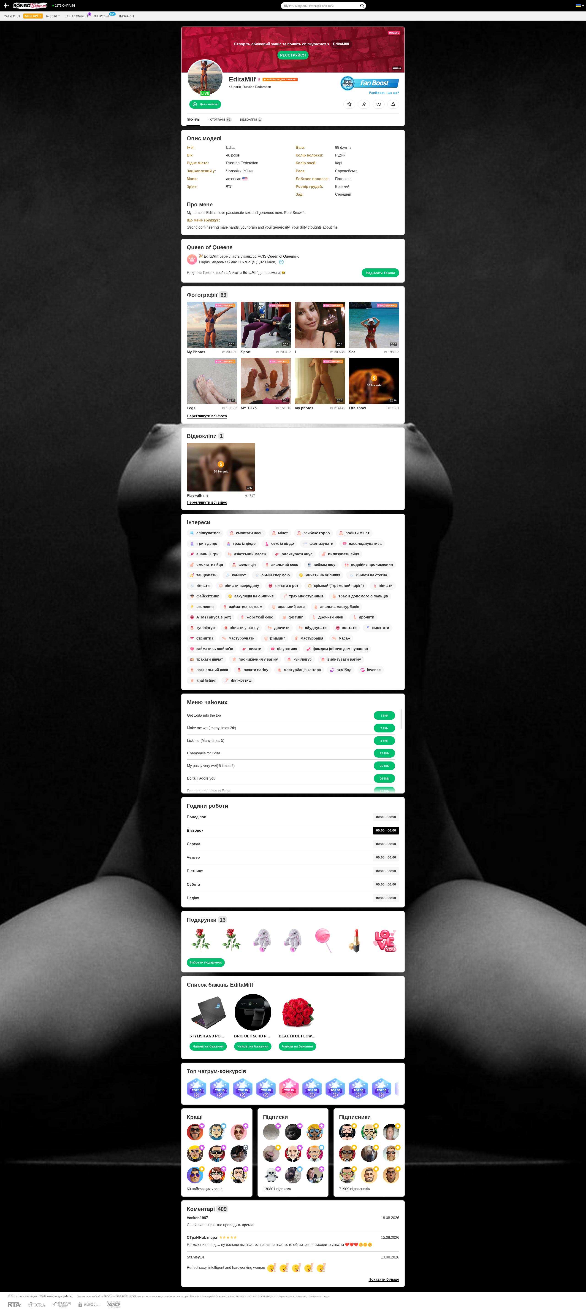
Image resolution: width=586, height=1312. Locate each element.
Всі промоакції (76, 16)
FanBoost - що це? (384, 92)
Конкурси (101, 16)
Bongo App (127, 16)
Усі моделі (12, 16)
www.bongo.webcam (60, 1296)
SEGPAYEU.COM (126, 1296)
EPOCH (107, 1296)
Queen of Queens (281, 256)
